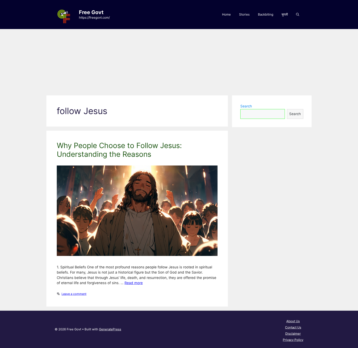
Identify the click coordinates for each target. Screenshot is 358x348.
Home (226, 14)
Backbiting (265, 14)
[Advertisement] (179, 60)
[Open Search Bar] (297, 14)
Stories (244, 14)
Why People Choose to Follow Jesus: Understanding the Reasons (119, 149)
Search (246, 106)
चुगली (285, 14)
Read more (134, 283)
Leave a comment (74, 294)
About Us (293, 321)
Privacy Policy (293, 340)
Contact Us (293, 327)
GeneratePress (110, 329)
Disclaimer (293, 334)
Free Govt (91, 12)
